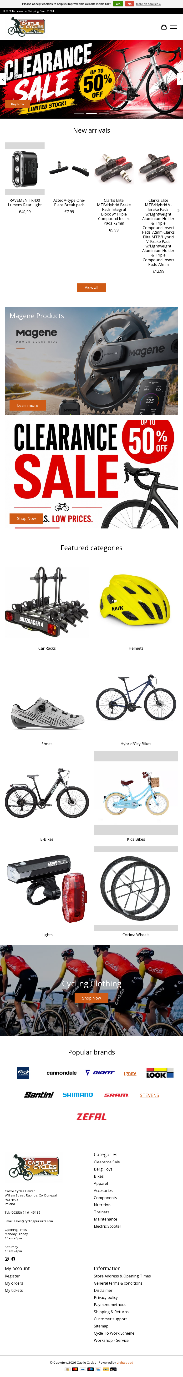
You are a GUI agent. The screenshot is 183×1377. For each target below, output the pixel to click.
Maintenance (105, 1219)
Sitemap (101, 1326)
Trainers (101, 1212)
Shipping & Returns (111, 1311)
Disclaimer (103, 1290)
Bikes (99, 1176)
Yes (118, 4)
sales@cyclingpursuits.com (33, 1221)
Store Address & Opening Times (122, 1276)
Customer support (110, 1319)
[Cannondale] (62, 1073)
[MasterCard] (75, 1369)
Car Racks (47, 648)
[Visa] (83, 1369)
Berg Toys (103, 1169)
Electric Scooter (107, 1226)
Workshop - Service (111, 1340)
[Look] (160, 1073)
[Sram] (116, 1095)
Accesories (103, 1190)
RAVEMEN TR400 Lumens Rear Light (25, 202)
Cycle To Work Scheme (114, 1333)
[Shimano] (78, 1095)
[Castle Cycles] (26, 27)
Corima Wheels (135, 934)
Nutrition (102, 1204)
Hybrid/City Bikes (136, 743)
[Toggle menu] (173, 27)
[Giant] (100, 1073)
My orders (14, 1283)
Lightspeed (125, 1362)
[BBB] (23, 1073)
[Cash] (68, 1369)
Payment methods (110, 1304)
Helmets (136, 648)
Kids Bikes (136, 839)
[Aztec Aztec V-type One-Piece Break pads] (69, 168)
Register (12, 1276)
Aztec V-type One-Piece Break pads (69, 202)
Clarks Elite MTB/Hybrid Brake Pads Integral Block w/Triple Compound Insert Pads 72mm (114, 212)
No (130, 4)
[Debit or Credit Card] (113, 1369)
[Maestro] (90, 1369)
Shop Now (18, 104)
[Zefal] (91, 1117)
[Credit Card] (98, 1369)
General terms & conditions (118, 1283)
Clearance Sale (107, 1162)
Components (105, 1197)
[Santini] (39, 1095)
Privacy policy (106, 1297)
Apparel (101, 1183)
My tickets (14, 1290)
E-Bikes (47, 839)
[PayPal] (106, 1369)
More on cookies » (148, 4)
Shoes (46, 743)
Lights (47, 934)
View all (91, 287)
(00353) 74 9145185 (25, 1212)
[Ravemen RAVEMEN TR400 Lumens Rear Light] (25, 168)
